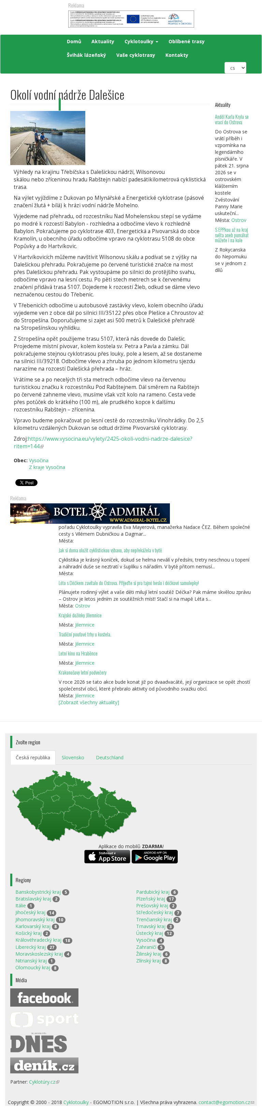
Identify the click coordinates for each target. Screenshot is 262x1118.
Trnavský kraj (150, 926)
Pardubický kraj (153, 892)
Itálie (20, 905)
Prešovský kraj (152, 905)
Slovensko (73, 757)
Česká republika (33, 757)
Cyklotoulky (140, 41)
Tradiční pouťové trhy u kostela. (85, 634)
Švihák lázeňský (86, 55)
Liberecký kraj (30, 947)
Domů (74, 41)
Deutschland (109, 757)
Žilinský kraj (148, 954)
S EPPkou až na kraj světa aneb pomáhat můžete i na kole (232, 235)
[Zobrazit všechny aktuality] (89, 702)
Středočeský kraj (154, 912)
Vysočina (146, 940)
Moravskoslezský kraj (39, 954)
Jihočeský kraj (30, 912)
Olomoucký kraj (32, 967)
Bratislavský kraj (33, 898)
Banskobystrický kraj (38, 892)
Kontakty (176, 55)
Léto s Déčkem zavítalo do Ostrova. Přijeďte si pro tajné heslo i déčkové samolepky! (129, 582)
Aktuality (102, 41)
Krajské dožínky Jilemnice (80, 615)
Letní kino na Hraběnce (78, 653)
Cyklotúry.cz (44, 1082)
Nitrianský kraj (31, 960)
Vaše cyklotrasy (135, 55)
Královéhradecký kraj (38, 940)
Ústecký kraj (149, 933)
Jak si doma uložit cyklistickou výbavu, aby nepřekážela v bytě (110, 550)
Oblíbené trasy (187, 41)
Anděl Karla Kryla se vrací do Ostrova (232, 119)
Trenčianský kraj (154, 919)
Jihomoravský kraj (35, 919)
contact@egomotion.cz (226, 1102)
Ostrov (238, 220)
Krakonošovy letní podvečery (82, 672)
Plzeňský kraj (150, 898)
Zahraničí (146, 947)
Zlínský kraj (148, 960)
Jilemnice (84, 624)
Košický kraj (28, 933)
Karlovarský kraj (32, 926)
